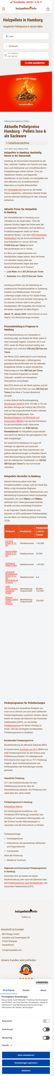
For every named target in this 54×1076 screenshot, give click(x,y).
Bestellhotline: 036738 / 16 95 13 (27, 2)
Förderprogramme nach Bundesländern (25, 883)
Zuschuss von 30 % (29, 749)
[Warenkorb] (48, 9)
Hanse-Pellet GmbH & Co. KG (11, 553)
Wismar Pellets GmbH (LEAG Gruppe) (11, 600)
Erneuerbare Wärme (13, 806)
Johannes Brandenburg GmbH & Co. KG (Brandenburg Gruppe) (11, 577)
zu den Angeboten (35, 63)
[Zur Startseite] (26, 8)
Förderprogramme (12, 725)
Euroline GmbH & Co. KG (11, 543)
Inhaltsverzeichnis (18, 143)
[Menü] (4, 8)
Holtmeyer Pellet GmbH (11, 564)
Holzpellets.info (15, 190)
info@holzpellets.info (12, 950)
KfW (6, 753)
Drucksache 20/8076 (14, 404)
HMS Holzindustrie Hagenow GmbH (11, 589)
